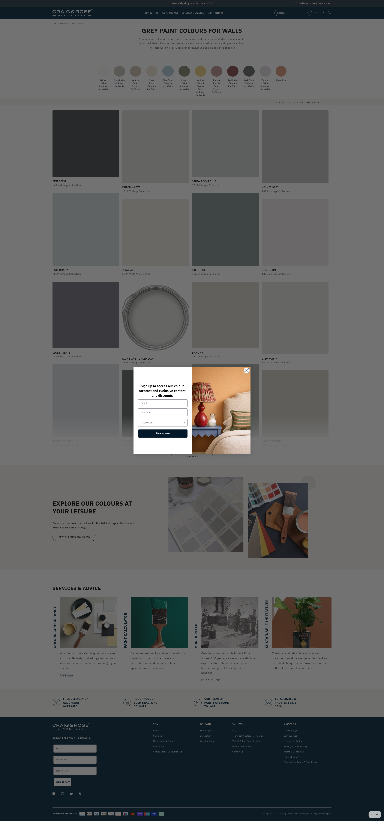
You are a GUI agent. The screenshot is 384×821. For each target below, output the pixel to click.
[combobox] (162, 422)
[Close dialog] (246, 370)
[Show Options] (184, 422)
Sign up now (163, 433)
